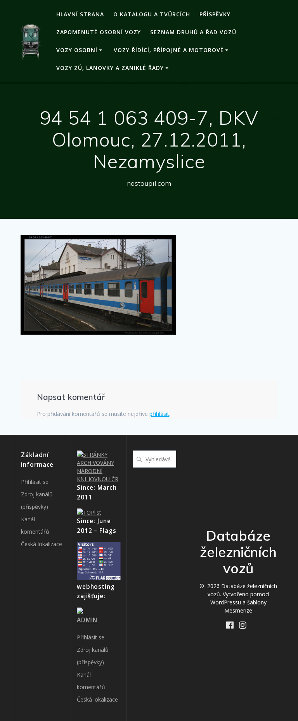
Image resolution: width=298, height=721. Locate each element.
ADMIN (87, 620)
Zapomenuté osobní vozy (98, 32)
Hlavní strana (80, 14)
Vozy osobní (76, 50)
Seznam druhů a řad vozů (193, 32)
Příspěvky (214, 14)
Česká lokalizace (41, 544)
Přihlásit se (35, 481)
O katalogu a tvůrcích (151, 14)
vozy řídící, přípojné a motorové (169, 50)
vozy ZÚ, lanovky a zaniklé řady (110, 68)
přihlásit (159, 413)
